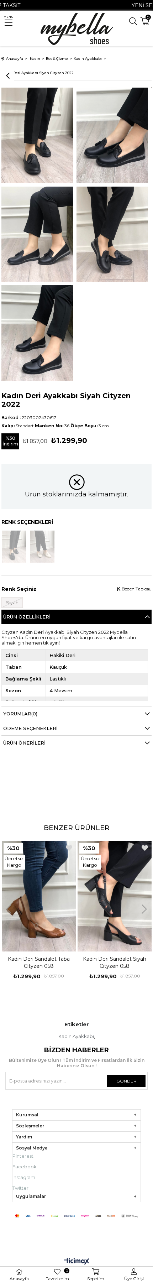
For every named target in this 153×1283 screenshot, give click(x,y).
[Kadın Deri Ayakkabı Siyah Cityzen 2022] (14, 547)
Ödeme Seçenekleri (30, 728)
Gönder (126, 1081)
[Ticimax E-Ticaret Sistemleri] (76, 1262)
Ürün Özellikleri (27, 617)
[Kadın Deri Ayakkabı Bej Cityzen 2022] (42, 547)
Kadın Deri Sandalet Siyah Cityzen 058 (38, 962)
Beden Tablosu (136, 588)
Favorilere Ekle (69, 848)
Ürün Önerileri (24, 743)
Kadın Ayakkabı (76, 1036)
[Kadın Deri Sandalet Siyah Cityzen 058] (39, 896)
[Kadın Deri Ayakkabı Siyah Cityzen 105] (115, 896)
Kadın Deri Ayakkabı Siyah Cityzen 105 (115, 962)
